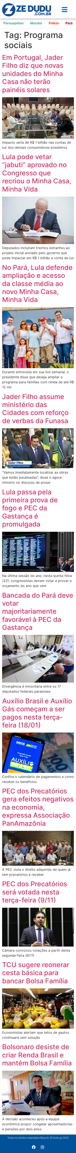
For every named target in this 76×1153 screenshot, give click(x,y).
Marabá (36, 23)
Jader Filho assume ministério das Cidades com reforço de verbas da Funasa (35, 409)
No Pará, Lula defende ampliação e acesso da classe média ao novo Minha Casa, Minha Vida (37, 283)
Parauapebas (13, 23)
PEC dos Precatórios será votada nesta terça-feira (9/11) (34, 892)
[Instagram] (42, 1147)
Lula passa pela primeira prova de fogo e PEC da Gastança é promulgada (30, 508)
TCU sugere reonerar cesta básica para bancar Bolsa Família (35, 973)
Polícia (54, 23)
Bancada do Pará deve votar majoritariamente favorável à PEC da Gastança (37, 611)
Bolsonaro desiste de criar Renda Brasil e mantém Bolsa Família (37, 1055)
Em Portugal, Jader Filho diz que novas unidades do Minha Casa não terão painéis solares (32, 73)
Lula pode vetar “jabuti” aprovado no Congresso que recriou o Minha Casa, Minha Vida (36, 173)
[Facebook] (34, 1147)
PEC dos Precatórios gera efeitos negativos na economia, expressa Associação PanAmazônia (38, 807)
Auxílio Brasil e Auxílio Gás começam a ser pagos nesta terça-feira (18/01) (37, 713)
